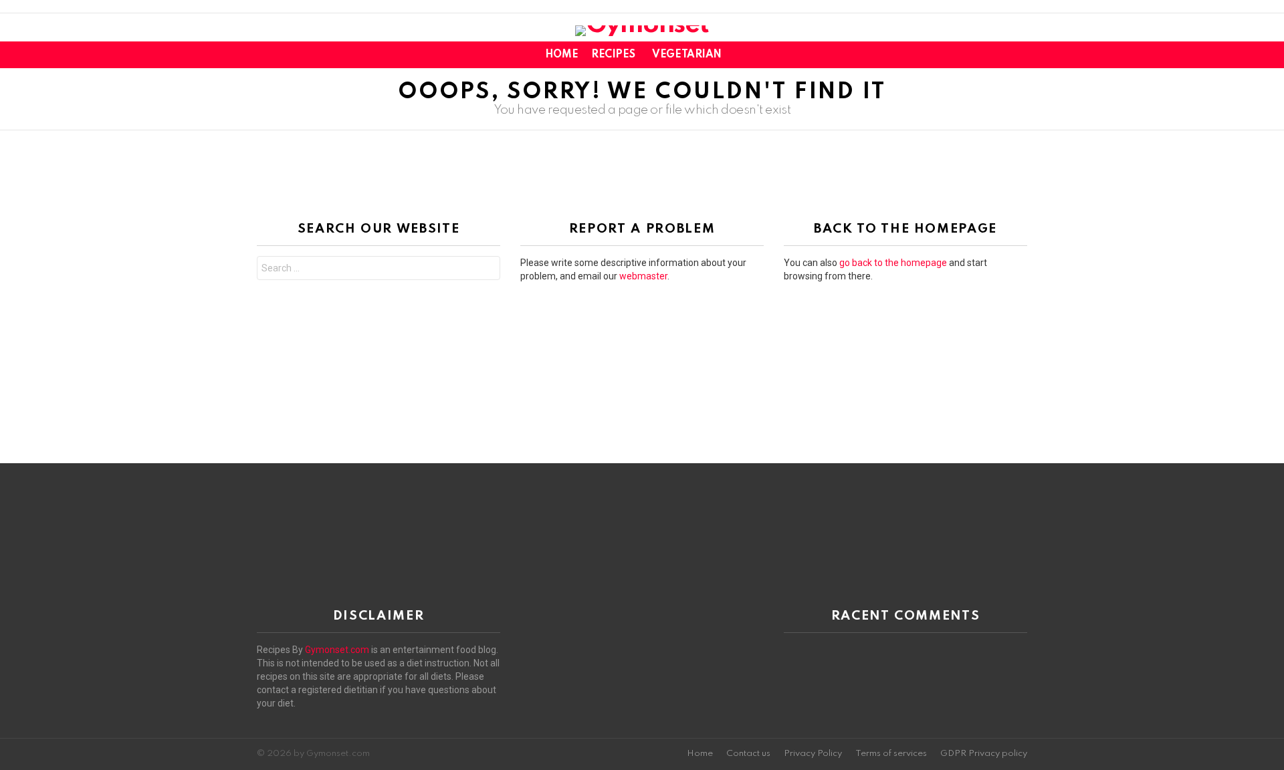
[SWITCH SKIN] (996, 54)
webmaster (643, 276)
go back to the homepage (893, 262)
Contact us (748, 753)
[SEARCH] (1019, 54)
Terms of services (891, 753)
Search (486, 269)
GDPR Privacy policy (983, 753)
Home (561, 54)
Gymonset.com (337, 649)
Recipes (613, 54)
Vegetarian (687, 54)
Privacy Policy (813, 753)
